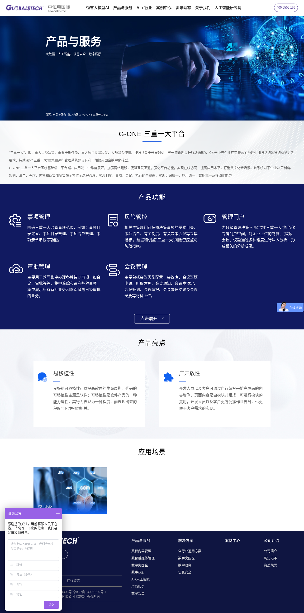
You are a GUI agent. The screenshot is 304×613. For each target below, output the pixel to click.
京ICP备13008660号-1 (90, 592)
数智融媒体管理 (143, 558)
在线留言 (73, 581)
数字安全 (138, 593)
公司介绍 (271, 541)
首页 (48, 114)
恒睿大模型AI (97, 8)
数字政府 (138, 572)
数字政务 (184, 565)
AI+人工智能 (140, 579)
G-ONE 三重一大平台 (96, 114)
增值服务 (138, 586)
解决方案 (185, 541)
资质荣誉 (270, 565)
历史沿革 (270, 558)
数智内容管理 (141, 551)
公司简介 (270, 551)
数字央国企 (74, 114)
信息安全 (184, 572)
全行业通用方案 (189, 551)
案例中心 (232, 541)
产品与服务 (59, 114)
